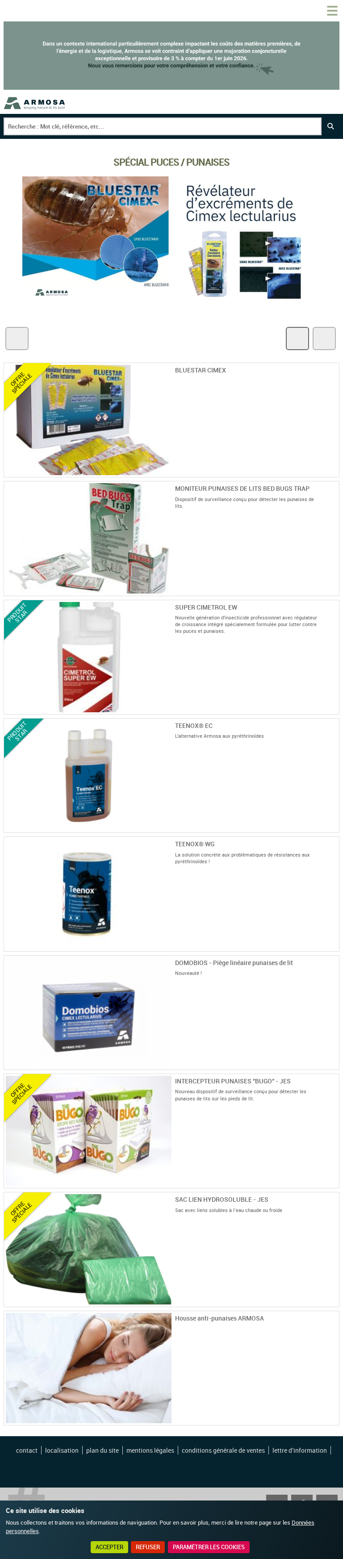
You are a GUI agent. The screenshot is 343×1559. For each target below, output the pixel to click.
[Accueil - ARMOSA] (35, 103)
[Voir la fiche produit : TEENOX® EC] (333, 827)
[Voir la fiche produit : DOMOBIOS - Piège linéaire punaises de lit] (333, 1064)
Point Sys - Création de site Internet (172, 1473)
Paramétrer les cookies (209, 1547)
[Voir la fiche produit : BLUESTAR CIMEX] (333, 471)
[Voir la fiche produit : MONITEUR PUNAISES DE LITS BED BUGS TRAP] (333, 590)
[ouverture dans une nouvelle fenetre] (171, 303)
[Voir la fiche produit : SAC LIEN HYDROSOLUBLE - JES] (333, 1301)
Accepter (109, 1547)
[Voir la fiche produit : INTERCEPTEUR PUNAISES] (333, 1182)
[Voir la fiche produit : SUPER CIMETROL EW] (333, 708)
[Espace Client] (311, 10)
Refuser (148, 1547)
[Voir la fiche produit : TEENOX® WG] (333, 945)
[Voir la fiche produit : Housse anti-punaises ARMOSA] (333, 1419)
